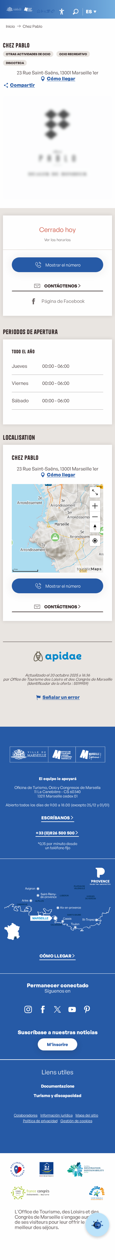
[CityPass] (48, 12)
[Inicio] (38, 12)
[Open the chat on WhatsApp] (97, 1225)
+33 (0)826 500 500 (55, 832)
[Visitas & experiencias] (52, 12)
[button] (75, 11)
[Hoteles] (43, 12)
